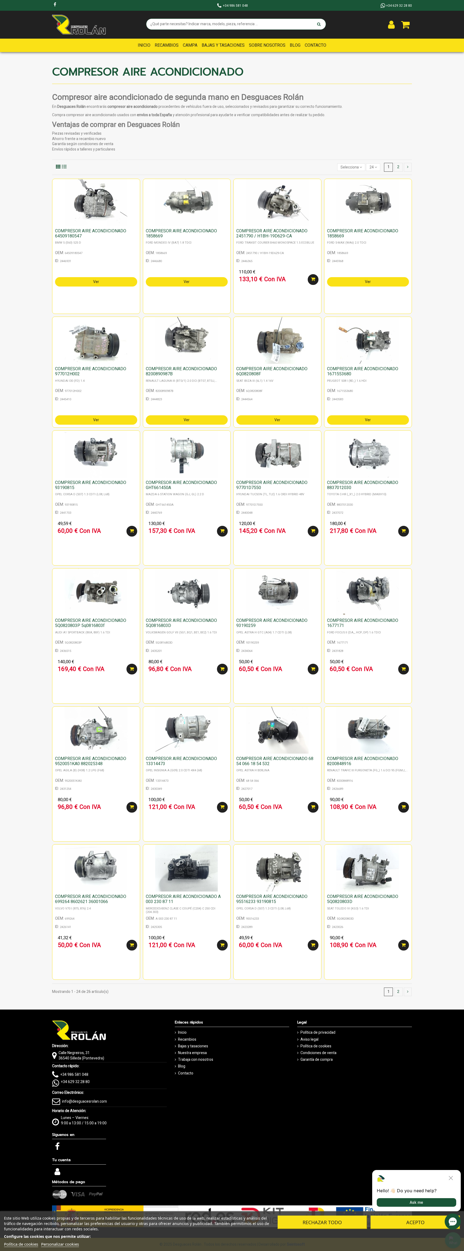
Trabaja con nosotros (195, 1059)
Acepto (415, 1222)
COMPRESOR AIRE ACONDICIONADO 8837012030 (362, 485)
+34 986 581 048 (74, 1074)
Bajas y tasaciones (193, 1046)
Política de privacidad (317, 1032)
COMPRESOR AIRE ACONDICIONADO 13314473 (181, 761)
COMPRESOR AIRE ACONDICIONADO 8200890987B (181, 371)
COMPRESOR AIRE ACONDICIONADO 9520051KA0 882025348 (90, 761)
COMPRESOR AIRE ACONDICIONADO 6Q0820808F (271, 371)
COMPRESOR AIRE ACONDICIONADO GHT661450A (181, 485)
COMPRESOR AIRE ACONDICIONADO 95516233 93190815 (271, 899)
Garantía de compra (316, 1059)
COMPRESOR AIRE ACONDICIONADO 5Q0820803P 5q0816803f (90, 623)
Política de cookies (315, 1046)
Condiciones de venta (318, 1053)
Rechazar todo (322, 1222)
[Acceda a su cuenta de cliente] (391, 25)
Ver (96, 282)
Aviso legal (309, 1039)
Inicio (182, 1032)
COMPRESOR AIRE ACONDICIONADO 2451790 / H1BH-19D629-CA (271, 233)
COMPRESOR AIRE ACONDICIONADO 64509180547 (90, 233)
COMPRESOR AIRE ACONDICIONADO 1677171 (362, 623)
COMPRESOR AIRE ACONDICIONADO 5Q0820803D (362, 899)
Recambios (187, 1039)
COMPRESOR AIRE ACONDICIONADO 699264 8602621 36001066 (90, 899)
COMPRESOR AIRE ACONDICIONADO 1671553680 (362, 371)
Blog (181, 1066)
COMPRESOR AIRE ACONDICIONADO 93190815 (90, 485)
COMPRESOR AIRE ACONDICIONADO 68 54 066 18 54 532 (274, 761)
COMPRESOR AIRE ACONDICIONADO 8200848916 (362, 761)
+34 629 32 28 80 (75, 1082)
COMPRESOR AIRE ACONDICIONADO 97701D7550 (271, 485)
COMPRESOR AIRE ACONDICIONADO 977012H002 (90, 371)
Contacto (185, 1073)
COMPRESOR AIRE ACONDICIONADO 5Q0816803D (181, 623)
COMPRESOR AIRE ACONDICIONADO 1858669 (181, 233)
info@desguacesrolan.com (84, 1101)
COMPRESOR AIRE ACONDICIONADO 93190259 (271, 623)
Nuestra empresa (192, 1053)
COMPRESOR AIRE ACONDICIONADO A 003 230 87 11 (183, 899)
